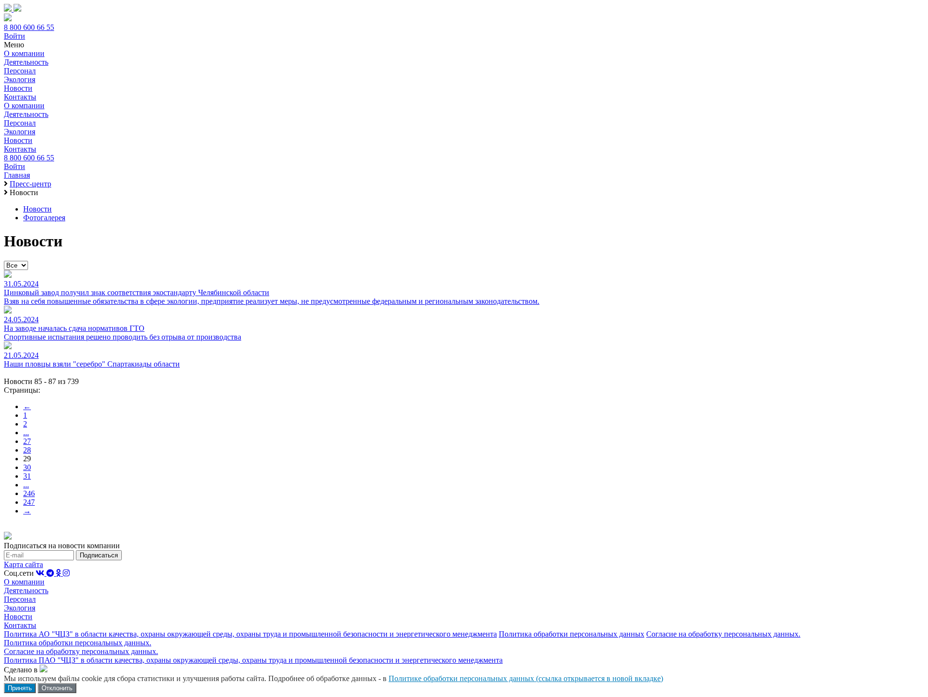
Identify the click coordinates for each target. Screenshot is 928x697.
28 (27, 450)
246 (29, 493)
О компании (24, 53)
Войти (14, 36)
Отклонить (57, 688)
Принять (20, 688)
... (26, 432)
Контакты (20, 97)
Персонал (20, 71)
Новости (18, 88)
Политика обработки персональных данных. (77, 643)
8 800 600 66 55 (29, 27)
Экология (19, 79)
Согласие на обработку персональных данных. (723, 634)
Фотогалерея (44, 217)
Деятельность (26, 62)
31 (27, 476)
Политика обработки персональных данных (571, 634)
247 (29, 502)
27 (27, 441)
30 (27, 467)
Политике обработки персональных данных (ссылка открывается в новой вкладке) (526, 678)
